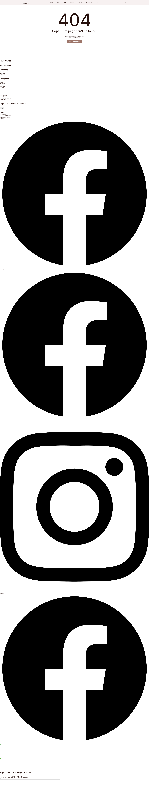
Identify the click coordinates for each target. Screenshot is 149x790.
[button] (124, 2)
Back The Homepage (74, 41)
